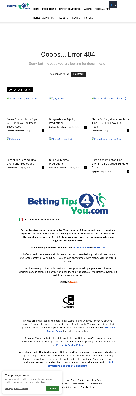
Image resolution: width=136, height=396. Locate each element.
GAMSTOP (99, 247)
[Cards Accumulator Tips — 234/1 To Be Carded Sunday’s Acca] (110, 146)
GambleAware (81, 247)
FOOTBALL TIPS (102, 9)
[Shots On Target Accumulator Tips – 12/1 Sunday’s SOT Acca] (110, 106)
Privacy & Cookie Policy (70, 345)
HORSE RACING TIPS (43, 18)
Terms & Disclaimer (68, 387)
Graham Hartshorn (15, 130)
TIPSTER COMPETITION (70, 9)
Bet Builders (83, 380)
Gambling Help (87, 387)
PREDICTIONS (49, 9)
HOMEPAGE (78, 74)
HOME (36, 9)
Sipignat (95, 171)
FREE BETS (62, 18)
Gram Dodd (97, 130)
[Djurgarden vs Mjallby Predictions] (68, 106)
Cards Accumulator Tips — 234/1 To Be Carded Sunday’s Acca (110, 163)
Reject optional (21, 388)
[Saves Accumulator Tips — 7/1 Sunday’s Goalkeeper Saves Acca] (25, 106)
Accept (52, 388)
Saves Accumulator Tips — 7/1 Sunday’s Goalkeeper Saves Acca (23, 123)
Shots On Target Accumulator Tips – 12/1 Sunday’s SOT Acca (110, 123)
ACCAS (88, 9)
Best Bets (96, 380)
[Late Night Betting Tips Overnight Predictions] (25, 146)
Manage (9, 388)
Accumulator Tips (67, 380)
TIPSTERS (88, 18)
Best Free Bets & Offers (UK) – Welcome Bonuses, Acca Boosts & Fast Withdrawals (64, 383)
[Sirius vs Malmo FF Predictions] (68, 146)
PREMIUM (75, 18)
